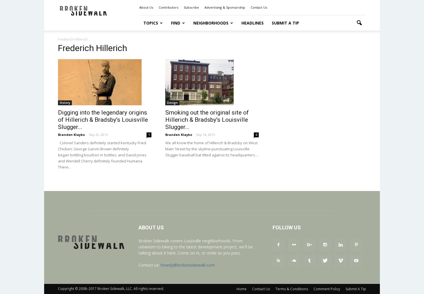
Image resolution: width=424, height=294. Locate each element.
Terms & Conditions (291, 288)
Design (172, 103)
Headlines (252, 23)
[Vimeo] (340, 261)
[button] (359, 23)
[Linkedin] (340, 245)
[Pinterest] (356, 245)
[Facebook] (278, 245)
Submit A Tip (285, 23)
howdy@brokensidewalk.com (188, 265)
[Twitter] (325, 261)
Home (242, 288)
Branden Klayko (71, 134)
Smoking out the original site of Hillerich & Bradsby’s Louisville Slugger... (207, 119)
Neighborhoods (210, 23)
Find (175, 23)
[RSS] (278, 261)
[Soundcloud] (294, 261)
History (65, 103)
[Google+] (309, 245)
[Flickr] (294, 245)
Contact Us (259, 7)
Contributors (168, 7)
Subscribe (191, 7)
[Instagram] (325, 245)
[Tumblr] (309, 261)
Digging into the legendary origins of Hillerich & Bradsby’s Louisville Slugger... (103, 119)
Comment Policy (327, 288)
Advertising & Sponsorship (225, 7)
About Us (146, 7)
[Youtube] (356, 261)
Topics (150, 23)
